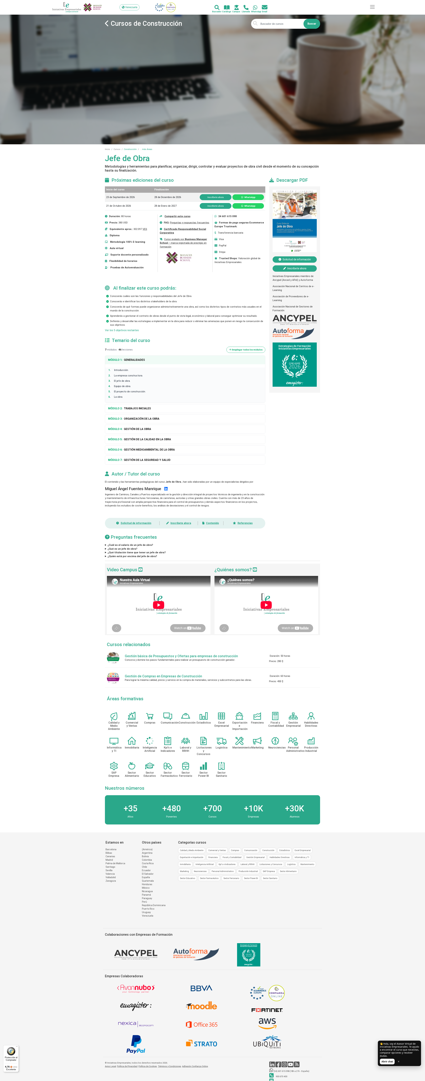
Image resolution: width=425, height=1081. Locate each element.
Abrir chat (387, 1061)
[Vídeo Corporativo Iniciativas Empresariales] (255, 569)
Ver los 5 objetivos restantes (122, 330)
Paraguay (147, 898)
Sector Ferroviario (231, 878)
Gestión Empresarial (255, 857)
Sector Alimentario (288, 871)
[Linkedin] (272, 1066)
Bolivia (145, 856)
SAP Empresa (269, 871)
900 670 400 (281, 1076)
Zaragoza (111, 880)
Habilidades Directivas (280, 857)
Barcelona (111, 849)
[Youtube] (291, 1066)
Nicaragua (147, 891)
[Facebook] (278, 1066)
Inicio (107, 149)
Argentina (147, 853)
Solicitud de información (136, 523)
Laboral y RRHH (248, 864)
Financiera (213, 857)
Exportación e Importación (191, 857)
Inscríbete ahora (180, 523)
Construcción (130, 149)
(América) (147, 849)
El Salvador (148, 874)
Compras (235, 850)
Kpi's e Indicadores (227, 864)
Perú (144, 901)
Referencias (245, 523)
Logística (291, 864)
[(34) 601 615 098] (253, 7)
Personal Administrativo (223, 871)
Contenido (212, 523)
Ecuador (146, 870)
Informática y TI (302, 857)
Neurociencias (200, 871)
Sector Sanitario (270, 878)
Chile (144, 867)
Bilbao (109, 853)
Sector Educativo (187, 878)
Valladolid (111, 877)
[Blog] (296, 1066)
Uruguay (146, 912)
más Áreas (147, 149)
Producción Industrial (248, 871)
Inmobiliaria (185, 864)
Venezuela (147, 915)
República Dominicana (154, 905)
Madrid (109, 860)
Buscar (311, 23)
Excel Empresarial (303, 850)
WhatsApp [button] (249, 197)
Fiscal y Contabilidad (232, 857)
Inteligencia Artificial (205, 864)
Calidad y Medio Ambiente (191, 850)
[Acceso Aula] (234, 7)
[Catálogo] (225, 7)
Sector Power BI (251, 878)
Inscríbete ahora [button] (216, 197)
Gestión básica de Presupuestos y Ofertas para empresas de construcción (181, 656)
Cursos (117, 149)
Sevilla (109, 870)
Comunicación (250, 850)
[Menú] (17, 1047)
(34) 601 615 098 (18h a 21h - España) (291, 1071)
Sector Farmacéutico (209, 878)
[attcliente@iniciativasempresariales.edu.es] (262, 7)
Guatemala (148, 880)
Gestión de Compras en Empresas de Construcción (163, 676)
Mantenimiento (307, 864)
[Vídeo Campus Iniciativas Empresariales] (140, 569)
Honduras (147, 884)
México (146, 887)
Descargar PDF (292, 180)
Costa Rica (148, 863)
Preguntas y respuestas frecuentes (189, 222)
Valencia (110, 874)
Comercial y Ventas (217, 850)
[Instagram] (285, 1066)
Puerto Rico (148, 908)
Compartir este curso (177, 216)
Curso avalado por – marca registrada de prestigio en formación (183, 243)
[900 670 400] (244, 7)
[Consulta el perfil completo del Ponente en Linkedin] (166, 488)
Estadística (284, 850)
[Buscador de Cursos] (215, 7)
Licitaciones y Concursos (270, 864)
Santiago (110, 867)
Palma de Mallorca (115, 863)
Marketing (184, 871)
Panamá (146, 894)
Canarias (110, 856)
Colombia (147, 860)
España (146, 877)
